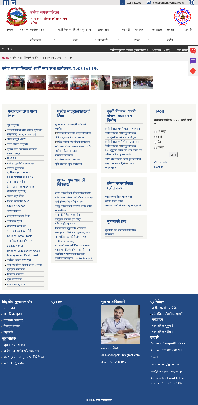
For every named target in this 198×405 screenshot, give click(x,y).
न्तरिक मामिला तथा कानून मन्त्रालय (74, 133)
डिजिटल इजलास (15, 274)
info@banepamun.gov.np (166, 371)
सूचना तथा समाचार (15, 345)
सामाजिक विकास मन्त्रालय (67, 159)
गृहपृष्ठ (9, 29)
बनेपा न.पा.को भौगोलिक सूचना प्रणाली (123, 205)
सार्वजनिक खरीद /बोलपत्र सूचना (23, 351)
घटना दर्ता (10, 308)
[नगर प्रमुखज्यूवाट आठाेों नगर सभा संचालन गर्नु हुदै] (36, 82)
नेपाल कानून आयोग (16, 139)
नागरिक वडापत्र (13, 320)
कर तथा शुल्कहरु (14, 363)
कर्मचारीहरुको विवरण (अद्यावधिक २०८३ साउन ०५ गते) (136, 50)
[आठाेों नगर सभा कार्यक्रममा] (143, 82)
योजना (82, 228)
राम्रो (160, 136)
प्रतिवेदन (63, 29)
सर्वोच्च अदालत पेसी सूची (19, 260)
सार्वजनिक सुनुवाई (162, 326)
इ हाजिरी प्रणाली (15, 245)
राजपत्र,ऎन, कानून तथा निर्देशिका (24, 357)
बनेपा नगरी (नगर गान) (66, 223)
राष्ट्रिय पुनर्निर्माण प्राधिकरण (21, 163)
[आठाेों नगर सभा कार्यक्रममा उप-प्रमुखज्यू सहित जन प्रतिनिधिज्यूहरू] (121, 82)
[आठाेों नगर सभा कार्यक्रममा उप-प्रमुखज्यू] (79, 82)
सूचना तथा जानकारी (104, 35)
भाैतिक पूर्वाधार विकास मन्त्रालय (70, 137)
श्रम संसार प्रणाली (16, 284)
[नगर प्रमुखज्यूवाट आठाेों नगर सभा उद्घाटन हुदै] (15, 82)
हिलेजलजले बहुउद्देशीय (66, 228)
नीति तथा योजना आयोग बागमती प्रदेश (73, 146)
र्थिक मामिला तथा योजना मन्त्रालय (74, 141)
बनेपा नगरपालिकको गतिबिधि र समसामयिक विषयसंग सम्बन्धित (72, 254)
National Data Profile (19, 235)
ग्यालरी (126, 29)
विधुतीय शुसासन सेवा (82, 35)
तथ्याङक (157, 29)
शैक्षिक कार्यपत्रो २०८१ (18, 201)
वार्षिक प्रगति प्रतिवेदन (165, 308)
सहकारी (8, 332)
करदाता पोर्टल (171, 35)
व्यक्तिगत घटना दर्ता (16, 226)
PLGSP (11, 158)
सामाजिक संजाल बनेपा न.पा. (20, 240)
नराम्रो (161, 147)
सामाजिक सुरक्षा (14, 220)
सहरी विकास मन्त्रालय (17, 144)
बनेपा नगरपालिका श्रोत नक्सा (119, 196)
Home (5, 57)
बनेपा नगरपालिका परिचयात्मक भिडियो (73, 192)
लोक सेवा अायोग (16, 181)
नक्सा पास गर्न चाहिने (115, 163)
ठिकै (159, 141)
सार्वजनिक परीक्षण (162, 332)
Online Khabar (16, 205)
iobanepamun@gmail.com (123, 355)
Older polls (160, 162)
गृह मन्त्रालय (13, 125)
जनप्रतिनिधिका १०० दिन (67, 214)
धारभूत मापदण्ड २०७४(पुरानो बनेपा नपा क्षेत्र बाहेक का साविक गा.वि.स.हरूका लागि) (123, 150)
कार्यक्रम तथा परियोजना (37, 35)
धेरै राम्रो (162, 131)
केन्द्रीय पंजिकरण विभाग (18, 215)
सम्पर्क (188, 29)
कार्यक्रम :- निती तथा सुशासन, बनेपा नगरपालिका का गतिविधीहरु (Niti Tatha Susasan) (72, 237)
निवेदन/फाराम (12, 326)
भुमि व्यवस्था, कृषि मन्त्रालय (68, 164)
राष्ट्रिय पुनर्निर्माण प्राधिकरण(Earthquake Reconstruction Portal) (20, 172)
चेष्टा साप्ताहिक (14, 210)
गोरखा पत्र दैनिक (15, 196)
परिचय (21, 29)
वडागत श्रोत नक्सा (114, 201)
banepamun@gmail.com (165, 364)
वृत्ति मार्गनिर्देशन (14, 279)
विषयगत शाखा (138, 35)
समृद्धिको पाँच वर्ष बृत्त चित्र (68, 219)
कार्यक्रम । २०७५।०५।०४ (78, 258)
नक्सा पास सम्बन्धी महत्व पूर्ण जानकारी (123, 158)
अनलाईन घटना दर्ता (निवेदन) (21, 230)
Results (158, 166)
